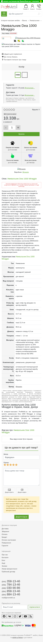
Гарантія (5, 545)
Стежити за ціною (11, 114)
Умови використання (9, 569)
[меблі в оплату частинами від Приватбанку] (21, 1)
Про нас (5, 555)
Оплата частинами (9, 540)
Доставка (5, 529)
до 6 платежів (30, 149)
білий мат (24, 74)
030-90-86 (11, 587)
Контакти (5, 557)
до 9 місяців (30, 161)
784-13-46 (11, 584)
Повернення (6, 543)
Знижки (4, 566)
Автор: (6, 454)
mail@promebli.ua (8, 598)
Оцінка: (6, 462)
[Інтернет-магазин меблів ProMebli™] (9, 6)
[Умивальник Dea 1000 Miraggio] (27, 38)
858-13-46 (11, 591)
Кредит (4, 537)
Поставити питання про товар (15, 60)
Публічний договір (8, 572)
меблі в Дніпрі (17, 637)
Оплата (4, 534)
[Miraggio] (21, 169)
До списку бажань (10, 57)
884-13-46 (11, 594)
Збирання (5, 531)
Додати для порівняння (13, 54)
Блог (3, 560)
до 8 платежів (12, 149)
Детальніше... (30, 88)
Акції (3, 563)
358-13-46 (11, 581)
